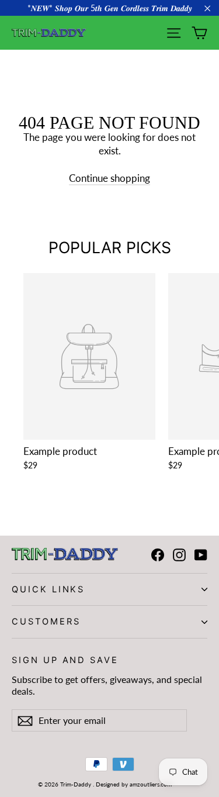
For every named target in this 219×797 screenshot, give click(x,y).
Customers (46, 621)
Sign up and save (65, 660)
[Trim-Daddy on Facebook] (157, 554)
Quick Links (48, 589)
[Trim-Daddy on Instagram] (179, 554)
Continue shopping (109, 178)
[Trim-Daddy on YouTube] (200, 554)
